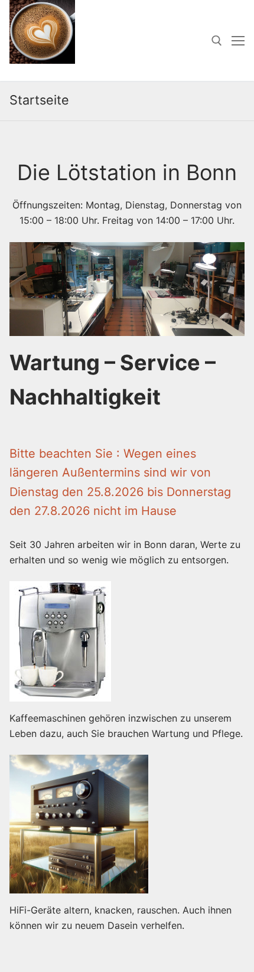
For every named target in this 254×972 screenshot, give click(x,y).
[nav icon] (238, 40)
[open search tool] (216, 40)
